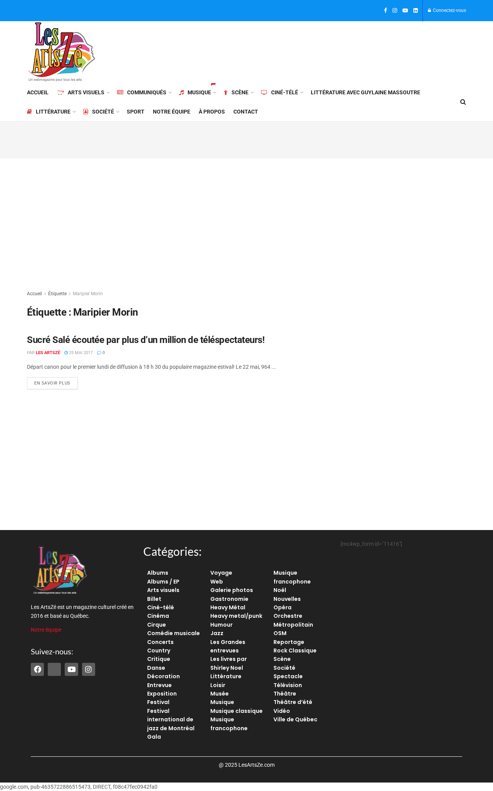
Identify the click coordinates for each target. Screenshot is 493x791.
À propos (212, 112)
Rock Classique (295, 650)
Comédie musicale (173, 633)
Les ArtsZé (48, 352)
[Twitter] (54, 669)
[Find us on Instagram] (394, 11)
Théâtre (284, 693)
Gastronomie (229, 599)
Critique (158, 659)
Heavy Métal (227, 607)
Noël (279, 590)
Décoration (163, 676)
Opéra (282, 607)
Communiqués (146, 92)
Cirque (156, 625)
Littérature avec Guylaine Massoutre (365, 92)
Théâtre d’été (292, 702)
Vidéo (281, 711)
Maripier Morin (88, 293)
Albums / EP (163, 581)
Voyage (221, 573)
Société (103, 112)
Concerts (160, 642)
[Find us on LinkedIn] (415, 11)
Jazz (216, 633)
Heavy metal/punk (236, 616)
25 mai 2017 (80, 352)
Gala (154, 737)
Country (158, 650)
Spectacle (288, 676)
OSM (280, 633)
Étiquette (57, 293)
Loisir (217, 685)
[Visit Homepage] (61, 52)
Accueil (38, 92)
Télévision (287, 685)
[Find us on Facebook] (385, 11)
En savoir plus (56, 381)
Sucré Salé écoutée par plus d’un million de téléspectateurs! (146, 339)
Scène (239, 92)
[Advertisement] (326, 50)
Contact (245, 112)
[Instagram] (88, 669)
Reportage (288, 642)
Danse (156, 668)
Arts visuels (86, 92)
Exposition (162, 693)
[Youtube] (71, 669)
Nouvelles (287, 599)
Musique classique (236, 711)
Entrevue (159, 685)
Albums (157, 573)
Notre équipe (171, 112)
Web (216, 581)
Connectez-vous (449, 10)
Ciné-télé (284, 92)
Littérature (53, 112)
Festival (158, 702)
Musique (199, 92)
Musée (219, 693)
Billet (154, 599)
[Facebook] (37, 669)
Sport (135, 112)
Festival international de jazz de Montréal (171, 719)
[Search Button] (463, 102)
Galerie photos (231, 590)
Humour (221, 625)
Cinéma (158, 616)
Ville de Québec (295, 719)
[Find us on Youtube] (405, 11)
